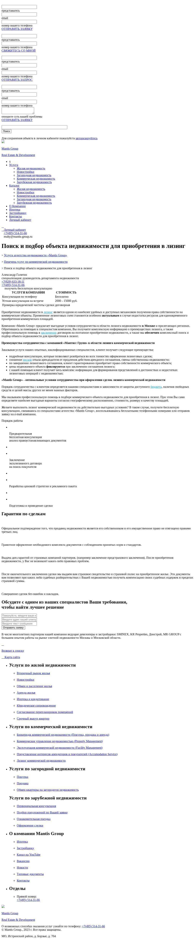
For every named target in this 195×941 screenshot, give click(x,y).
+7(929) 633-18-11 (13, 281)
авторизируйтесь (87, 138)
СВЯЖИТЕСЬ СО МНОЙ (19, 50)
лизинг (48, 312)
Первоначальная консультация (36, 806)
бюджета (156, 386)
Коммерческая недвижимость (36, 178)
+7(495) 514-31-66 (13, 285)
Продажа (22, 783)
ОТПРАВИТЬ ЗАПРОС (17, 79)
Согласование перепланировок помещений (45, 712)
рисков (27, 359)
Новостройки (25, 171)
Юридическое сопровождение (36, 705)
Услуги (13, 165)
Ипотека (14, 209)
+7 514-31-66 (15, 233)
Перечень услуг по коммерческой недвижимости (36, 261)
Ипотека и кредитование (33, 699)
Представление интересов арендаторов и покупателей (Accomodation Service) (67, 754)
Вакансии (23, 861)
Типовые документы (30, 874)
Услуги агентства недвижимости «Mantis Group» (35, 255)
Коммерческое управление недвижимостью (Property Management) (60, 741)
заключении (49, 332)
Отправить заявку (13, 627)
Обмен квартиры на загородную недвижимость (48, 789)
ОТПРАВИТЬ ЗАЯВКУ (17, 28)
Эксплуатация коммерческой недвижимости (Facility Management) (59, 747)
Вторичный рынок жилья (33, 673)
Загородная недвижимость (34, 175)
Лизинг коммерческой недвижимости (41, 760)
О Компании (17, 206)
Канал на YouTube (28, 854)
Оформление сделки (30, 825)
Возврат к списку (13, 650)
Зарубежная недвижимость (34, 182)
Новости (22, 867)
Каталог (14, 185)
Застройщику (17, 213)
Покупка (22, 776)
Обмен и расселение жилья (34, 686)
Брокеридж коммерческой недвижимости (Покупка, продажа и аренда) (63, 734)
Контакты (15, 216)
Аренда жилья (26, 692)
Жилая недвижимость (31, 168)
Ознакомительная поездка (33, 819)
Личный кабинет (20, 219)
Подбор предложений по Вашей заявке (42, 812)
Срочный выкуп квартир (33, 718)
